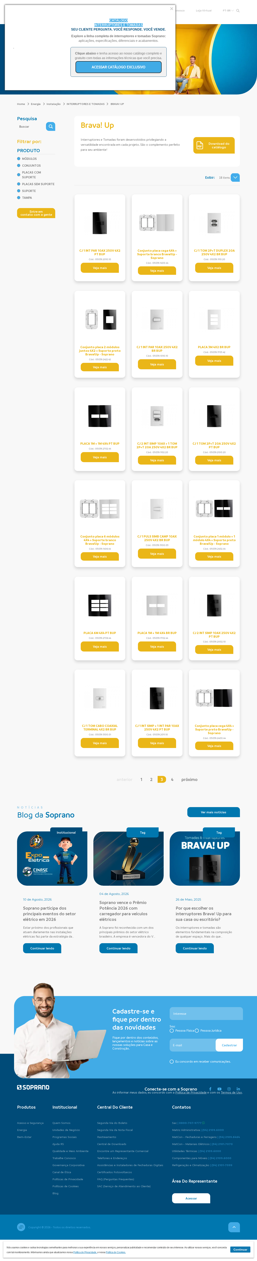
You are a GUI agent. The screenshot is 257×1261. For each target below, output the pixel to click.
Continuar (240, 1249)
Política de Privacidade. (85, 1252)
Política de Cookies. (116, 1252)
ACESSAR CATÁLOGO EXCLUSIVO (118, 66)
